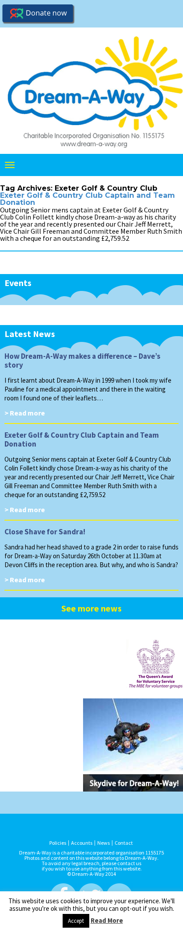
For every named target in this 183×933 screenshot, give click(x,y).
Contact (124, 843)
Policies (57, 843)
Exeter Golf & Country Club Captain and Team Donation (87, 199)
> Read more (24, 412)
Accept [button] (76, 921)
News (103, 843)
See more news (91, 608)
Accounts (81, 843)
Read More (107, 920)
